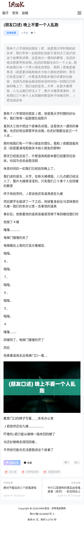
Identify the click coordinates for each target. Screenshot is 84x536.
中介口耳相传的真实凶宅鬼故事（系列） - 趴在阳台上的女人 (64, 491)
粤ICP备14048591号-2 (42, 513)
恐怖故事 (11, 32)
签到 (15, 13)
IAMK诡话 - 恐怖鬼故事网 (52, 508)
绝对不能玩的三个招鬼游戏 (20, 487)
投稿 (25, 13)
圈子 (5, 13)
